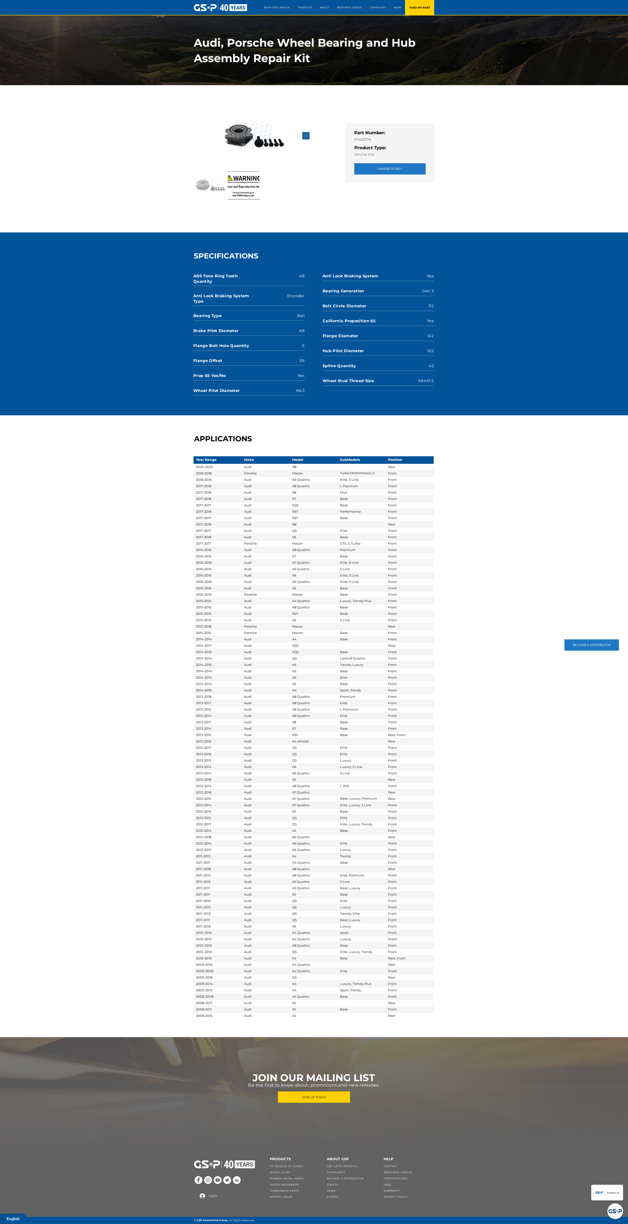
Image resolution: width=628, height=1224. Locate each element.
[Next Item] (306, 135)
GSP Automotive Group (211, 1220)
